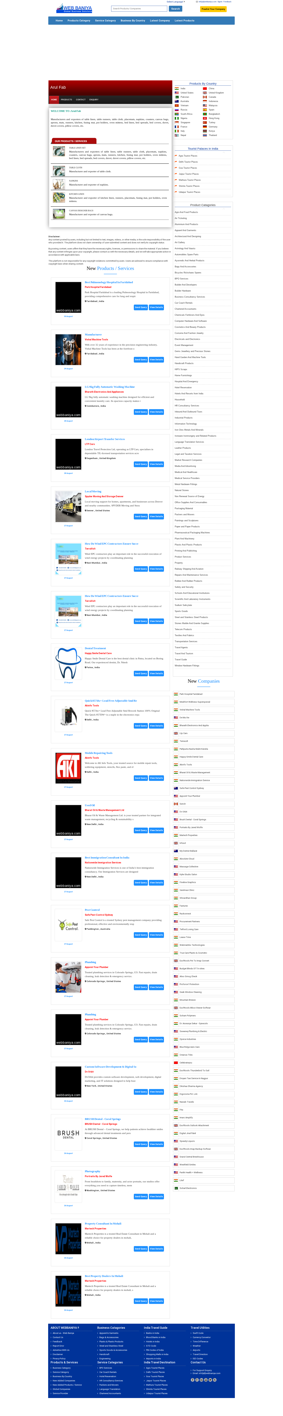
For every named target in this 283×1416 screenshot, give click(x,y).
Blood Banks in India (155, 1337)
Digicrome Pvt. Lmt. (189, 1094)
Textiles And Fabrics (184, 635)
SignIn (219, 2)
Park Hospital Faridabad (98, 287)
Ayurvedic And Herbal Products (189, 260)
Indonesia (213, 101)
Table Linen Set (77, 148)
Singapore (185, 122)
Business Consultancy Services (190, 297)
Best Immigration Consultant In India (107, 857)
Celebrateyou (186, 1062)
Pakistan (184, 97)
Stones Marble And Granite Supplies (192, 623)
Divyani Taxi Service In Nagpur (194, 1078)
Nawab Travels (187, 1102)
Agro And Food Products (186, 212)
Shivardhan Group (188, 898)
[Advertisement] (141, 51)
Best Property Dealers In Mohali (104, 1276)
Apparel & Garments (108, 1333)
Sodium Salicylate (183, 605)
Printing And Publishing (186, 551)
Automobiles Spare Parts (186, 254)
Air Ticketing (181, 218)
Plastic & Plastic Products (111, 1341)
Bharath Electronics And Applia (194, 725)
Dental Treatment (95, 648)
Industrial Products (184, 417)
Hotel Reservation (183, 387)
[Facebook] (192, 1380)
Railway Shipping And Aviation (189, 569)
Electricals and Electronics (187, 339)
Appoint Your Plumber (96, 967)
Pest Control (92, 909)
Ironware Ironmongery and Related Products (195, 436)
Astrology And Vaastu (185, 248)
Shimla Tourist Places (189, 186)
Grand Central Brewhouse (192, 1157)
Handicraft (104, 1354)
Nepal (183, 135)
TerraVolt (90, 548)
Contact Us (58, 1337)
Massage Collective (189, 866)
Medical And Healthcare (186, 472)
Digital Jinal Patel (188, 1133)
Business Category (61, 1368)
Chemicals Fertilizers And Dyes (190, 315)
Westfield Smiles (188, 1164)
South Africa (186, 114)
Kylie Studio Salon (188, 874)
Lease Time (185, 937)
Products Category (79, 20)
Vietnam (184, 105)
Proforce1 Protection (189, 984)
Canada (212, 97)
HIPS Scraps (181, 369)
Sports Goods (181, 611)
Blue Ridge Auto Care (189, 1047)
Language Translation (109, 1389)
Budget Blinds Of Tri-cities (192, 968)
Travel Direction (200, 1354)
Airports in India (153, 1358)
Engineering (105, 1358)
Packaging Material (184, 508)
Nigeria (183, 118)
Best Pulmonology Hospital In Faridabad (109, 282)
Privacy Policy (59, 1358)
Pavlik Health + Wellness (191, 1172)
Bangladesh (214, 114)
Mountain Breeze (188, 1000)
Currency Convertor (202, 1337)
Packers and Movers (184, 514)
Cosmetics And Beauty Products (190, 327)
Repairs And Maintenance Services (191, 575)
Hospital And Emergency (186, 381)
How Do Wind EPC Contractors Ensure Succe (111, 543)
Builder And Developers (186, 284)
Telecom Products (183, 629)
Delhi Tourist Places (188, 162)
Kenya (211, 131)
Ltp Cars (184, 733)
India (182, 88)
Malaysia (212, 105)
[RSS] (215, 1380)
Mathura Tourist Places (190, 180)
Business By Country (133, 20)
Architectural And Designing (188, 236)
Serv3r (183, 804)
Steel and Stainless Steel (111, 1346)
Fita (181, 1109)
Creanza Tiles (186, 1055)
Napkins (73, 181)
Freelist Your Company (213, 9)
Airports (196, 1350)
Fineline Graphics (188, 882)
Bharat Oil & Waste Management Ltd (104, 810)
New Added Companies (64, 1380)
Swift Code (198, 1333)
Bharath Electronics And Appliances (104, 392)
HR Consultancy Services (187, 405)
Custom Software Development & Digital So (110, 1066)
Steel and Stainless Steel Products (191, 617)
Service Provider (60, 1393)
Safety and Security (184, 587)
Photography (92, 1171)
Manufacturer (93, 334)
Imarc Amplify (186, 1117)
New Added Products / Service (67, 1385)
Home (59, 20)
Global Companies (61, 1389)
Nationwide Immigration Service (195, 780)
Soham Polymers (188, 1015)
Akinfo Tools (92, 705)
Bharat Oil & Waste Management (195, 772)
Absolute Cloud (187, 859)
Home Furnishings (183, 375)
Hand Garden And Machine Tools (190, 357)
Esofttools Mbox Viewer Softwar (195, 1008)
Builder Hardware (183, 291)
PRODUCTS (66, 100)
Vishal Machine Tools (96, 339)
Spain (211, 109)
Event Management (184, 345)
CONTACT (80, 100)
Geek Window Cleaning (191, 992)
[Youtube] (206, 1380)
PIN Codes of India (155, 1350)
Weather (197, 1346)
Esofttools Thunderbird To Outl (194, 1070)
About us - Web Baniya (63, 1333)
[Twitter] (210, 1380)
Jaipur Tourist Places (189, 174)
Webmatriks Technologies (192, 945)
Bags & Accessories (109, 1337)
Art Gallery (180, 242)
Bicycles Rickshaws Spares (188, 272)
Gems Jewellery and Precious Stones (192, 351)
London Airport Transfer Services (105, 439)
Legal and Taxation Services (188, 454)
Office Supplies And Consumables (191, 502)
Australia (184, 101)
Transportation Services (186, 641)
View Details (156, 307)
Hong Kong (213, 118)
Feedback (227, 2)
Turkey (211, 122)
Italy (182, 131)
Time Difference (200, 1341)
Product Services (183, 557)
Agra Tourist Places (188, 156)
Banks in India (152, 1333)
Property (179, 563)
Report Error (58, 1346)
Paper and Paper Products (187, 526)
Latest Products (184, 20)
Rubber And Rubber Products (188, 581)
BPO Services (181, 278)
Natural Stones (182, 490)
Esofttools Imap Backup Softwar (195, 1149)
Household (180, 399)
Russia (183, 109)
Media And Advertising (185, 466)
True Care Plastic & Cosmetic (193, 953)
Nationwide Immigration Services (103, 862)
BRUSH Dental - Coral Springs (103, 1119)
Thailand (212, 135)
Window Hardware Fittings (187, 665)
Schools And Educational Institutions (192, 593)
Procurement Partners (190, 921)
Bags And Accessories (185, 266)
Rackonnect (185, 913)
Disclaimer (58, 1354)
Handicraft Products (184, 363)
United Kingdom (216, 93)
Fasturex (184, 906)
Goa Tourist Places (188, 168)
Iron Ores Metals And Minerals (189, 430)
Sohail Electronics (188, 1188)
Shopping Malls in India (157, 1354)
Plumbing (90, 962)
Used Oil (90, 805)
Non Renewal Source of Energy (189, 496)
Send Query (141, 307)
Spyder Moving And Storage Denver (104, 496)
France (183, 126)
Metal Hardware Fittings (186, 484)
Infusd (183, 843)
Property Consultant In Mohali (103, 1223)
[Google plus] (197, 1380)
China (211, 88)
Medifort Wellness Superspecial (195, 702)
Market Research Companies (188, 460)
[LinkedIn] (201, 1380)
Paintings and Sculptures (186, 520)
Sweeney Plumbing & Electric (193, 1031)
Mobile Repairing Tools (99, 753)
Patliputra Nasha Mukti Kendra (194, 749)
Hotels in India (153, 1341)
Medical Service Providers (187, 478)
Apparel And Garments (185, 230)
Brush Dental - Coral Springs (193, 819)
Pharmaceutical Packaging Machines (192, 532)
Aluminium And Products (186, 224)
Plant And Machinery (184, 538)
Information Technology (186, 424)
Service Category (105, 20)
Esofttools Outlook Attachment (194, 1125)
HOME (54, 100)
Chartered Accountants (185, 309)
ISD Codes (198, 1358)
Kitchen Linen (76, 194)
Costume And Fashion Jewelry (189, 333)
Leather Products (183, 448)
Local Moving (93, 491)
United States (187, 93)
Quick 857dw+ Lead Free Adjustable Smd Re (111, 700)
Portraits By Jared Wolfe (98, 1176)
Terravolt (184, 741)
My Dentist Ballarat (188, 851)
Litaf (182, 1180)
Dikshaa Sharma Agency (191, 1086)
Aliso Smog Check (188, 976)
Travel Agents (181, 647)
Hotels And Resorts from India (189, 393)
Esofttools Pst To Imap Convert (194, 960)
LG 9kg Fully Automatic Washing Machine (110, 386)
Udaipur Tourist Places (189, 192)
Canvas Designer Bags (81, 210)
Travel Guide (181, 659)
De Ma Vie (184, 717)
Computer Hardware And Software (191, 321)
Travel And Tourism (184, 653)
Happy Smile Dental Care (98, 653)
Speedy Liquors (187, 1141)
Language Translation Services (189, 442)
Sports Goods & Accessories (113, 1350)
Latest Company (160, 20)
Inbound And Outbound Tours (188, 411)
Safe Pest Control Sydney (99, 915)
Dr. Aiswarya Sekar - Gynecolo (194, 1023)
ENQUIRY (93, 100)
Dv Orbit (89, 1071)
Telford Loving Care (189, 929)
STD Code (151, 1346)
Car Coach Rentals (184, 303)
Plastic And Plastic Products (188, 544)
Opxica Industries (188, 1039)
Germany (212, 126)
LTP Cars (90, 444)
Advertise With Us (61, 1350)
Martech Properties (95, 1228)
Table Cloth (75, 168)
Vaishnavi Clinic (187, 890)
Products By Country (203, 83)
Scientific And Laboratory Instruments (192, 599)
